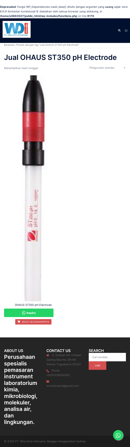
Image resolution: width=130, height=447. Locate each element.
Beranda (9, 44)
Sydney (81, 441)
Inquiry (31, 313)
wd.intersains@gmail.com (62, 385)
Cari (97, 365)
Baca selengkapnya (35, 321)
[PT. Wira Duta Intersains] (17, 30)
